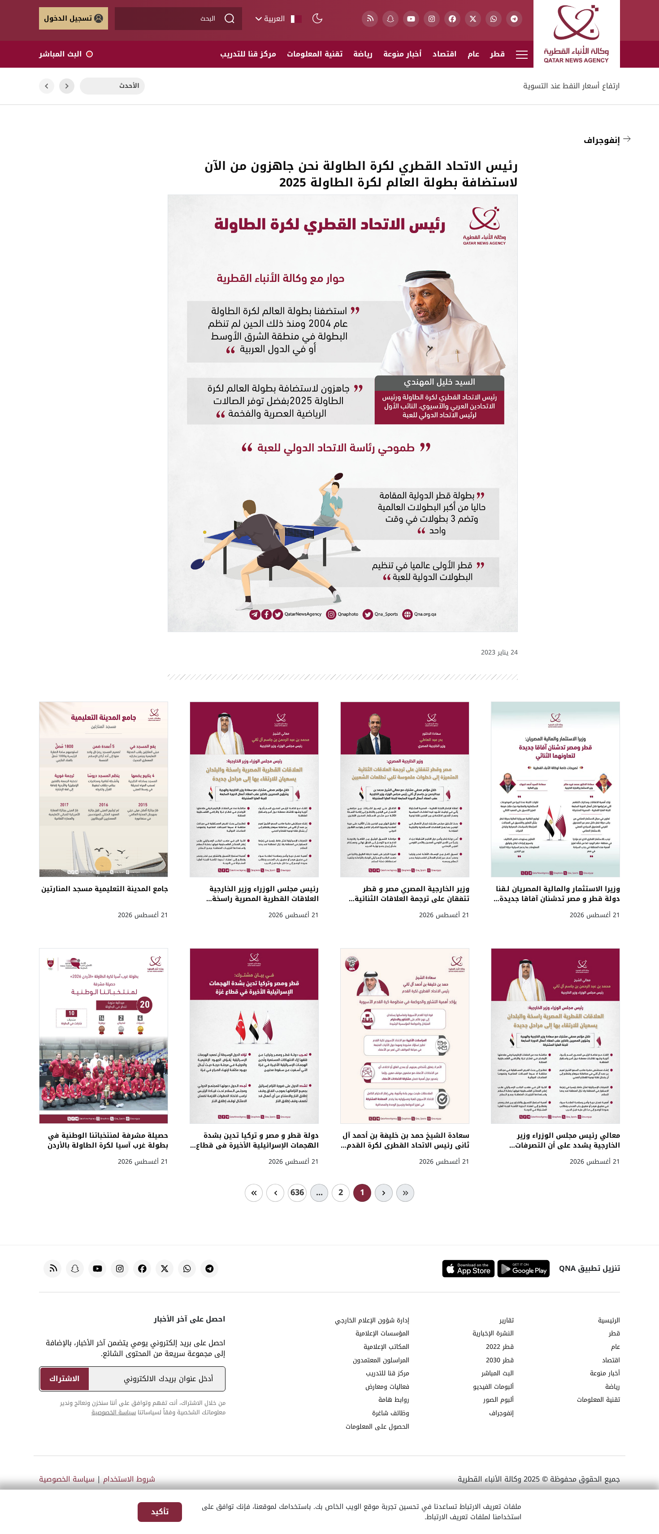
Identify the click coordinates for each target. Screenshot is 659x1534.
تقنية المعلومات (315, 54)
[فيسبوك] (452, 19)
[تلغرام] (514, 19)
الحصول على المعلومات (377, 1427)
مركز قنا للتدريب (248, 54)
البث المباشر (60, 54)
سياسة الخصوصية (113, 1412)
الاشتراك (64, 1379)
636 (297, 1192)
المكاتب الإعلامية (386, 1347)
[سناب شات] (390, 19)
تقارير (506, 1320)
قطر (497, 54)
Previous (66, 86)
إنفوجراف (602, 140)
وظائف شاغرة (390, 1413)
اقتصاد (445, 54)
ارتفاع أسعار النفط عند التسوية (571, 86)
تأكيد (160, 1512)
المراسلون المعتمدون (381, 1360)
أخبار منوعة (402, 54)
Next (46, 86)
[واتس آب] (494, 19)
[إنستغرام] (432, 19)
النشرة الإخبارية (493, 1333)
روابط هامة (393, 1400)
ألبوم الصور (498, 1400)
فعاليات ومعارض (387, 1387)
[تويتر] (473, 19)
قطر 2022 (500, 1347)
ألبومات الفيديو (493, 1387)
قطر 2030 (500, 1360)
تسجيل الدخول (68, 18)
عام (473, 54)
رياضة (363, 54)
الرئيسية (609, 1320)
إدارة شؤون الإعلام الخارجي (372, 1320)
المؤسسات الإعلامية (382, 1333)
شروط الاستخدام (129, 1479)
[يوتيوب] (411, 19)
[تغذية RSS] (370, 19)
